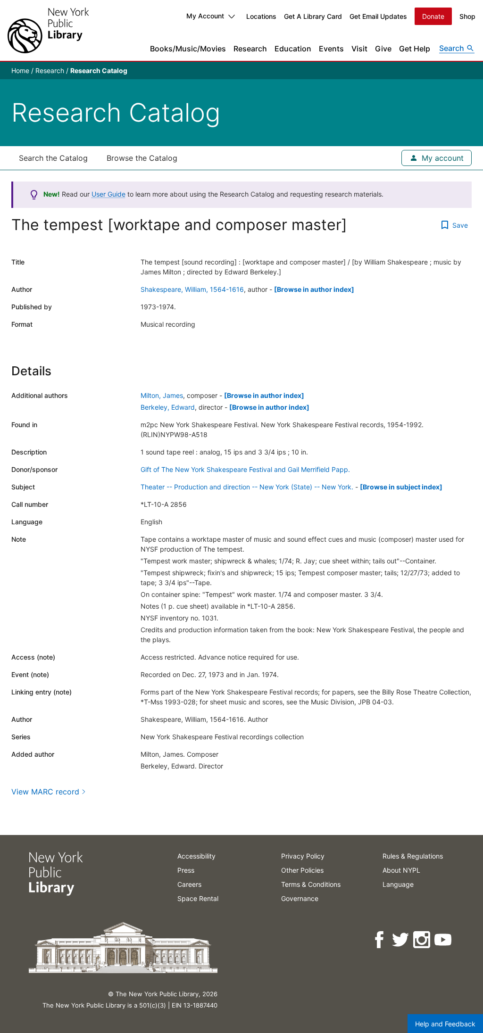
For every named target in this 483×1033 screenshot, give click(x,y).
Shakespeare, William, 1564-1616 (192, 289)
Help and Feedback (445, 1024)
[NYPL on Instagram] (422, 939)
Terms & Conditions (311, 884)
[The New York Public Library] (48, 30)
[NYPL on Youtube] (443, 939)
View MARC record (45, 791)
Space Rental (197, 898)
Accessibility (196, 856)
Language (398, 884)
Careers (189, 884)
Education (293, 48)
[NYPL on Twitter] (401, 939)
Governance (299, 898)
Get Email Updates (378, 16)
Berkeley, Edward (168, 407)
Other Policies (302, 870)
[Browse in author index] (314, 289)
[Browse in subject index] (401, 487)
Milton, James (162, 395)
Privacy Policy (303, 856)
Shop (467, 16)
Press (185, 870)
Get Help (414, 48)
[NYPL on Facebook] (380, 939)
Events (331, 48)
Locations (261, 16)
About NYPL (401, 870)
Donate (433, 16)
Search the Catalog (53, 158)
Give (383, 48)
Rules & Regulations (413, 856)
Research (250, 48)
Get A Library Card (313, 16)
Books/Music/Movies (188, 48)
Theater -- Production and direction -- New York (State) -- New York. (247, 487)
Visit (359, 48)
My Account (205, 16)
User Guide (108, 194)
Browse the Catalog (142, 158)
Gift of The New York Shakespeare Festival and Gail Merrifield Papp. (245, 469)
